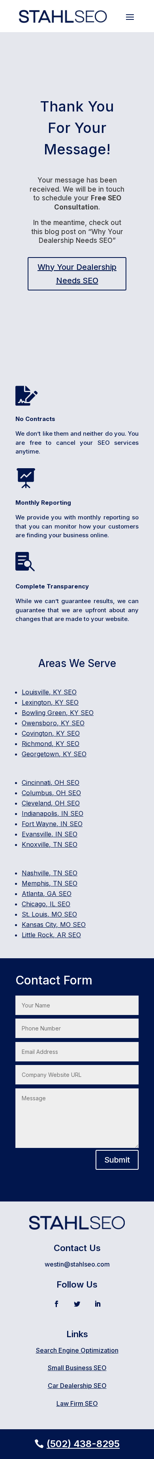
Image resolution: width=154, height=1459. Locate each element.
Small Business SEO (77, 1368)
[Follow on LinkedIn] (97, 1304)
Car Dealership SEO (77, 1386)
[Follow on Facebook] (56, 1304)
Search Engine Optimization (77, 1350)
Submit (117, 1160)
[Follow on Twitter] (77, 1304)
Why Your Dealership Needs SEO (77, 273)
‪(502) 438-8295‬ (83, 1443)
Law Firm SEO (77, 1403)
